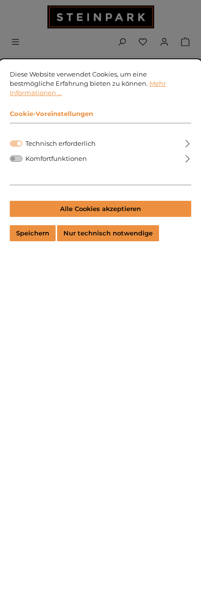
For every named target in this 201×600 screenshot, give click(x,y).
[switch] (16, 158)
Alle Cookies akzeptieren (100, 209)
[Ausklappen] (187, 142)
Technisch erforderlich (60, 143)
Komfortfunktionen (56, 158)
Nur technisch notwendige (108, 233)
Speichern (32, 233)
